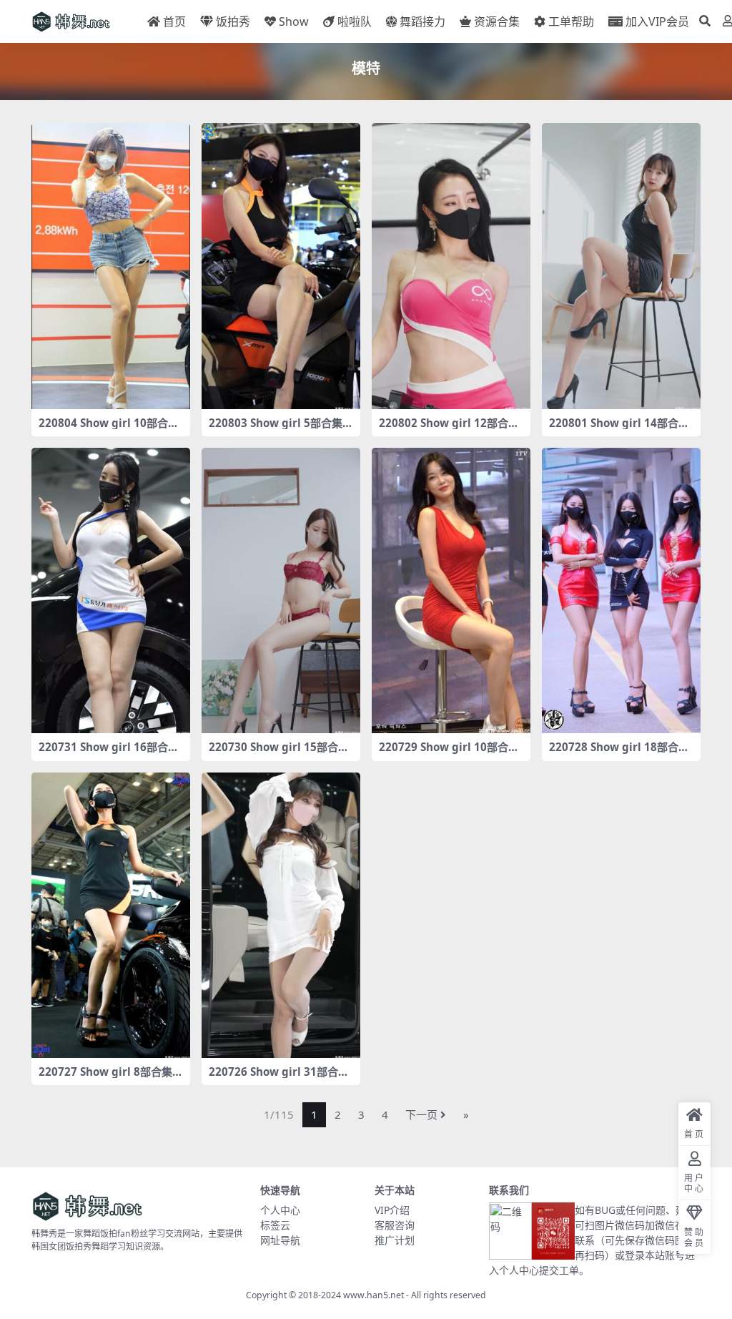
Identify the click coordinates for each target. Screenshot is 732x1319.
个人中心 (280, 1210)
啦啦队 (354, 21)
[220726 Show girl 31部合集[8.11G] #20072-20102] (281, 916)
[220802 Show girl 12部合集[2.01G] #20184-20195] (451, 266)
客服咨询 (395, 1225)
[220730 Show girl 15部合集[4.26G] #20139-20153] (281, 591)
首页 (174, 21)
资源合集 (497, 21)
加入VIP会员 (657, 21)
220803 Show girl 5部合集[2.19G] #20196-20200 (275, 429)
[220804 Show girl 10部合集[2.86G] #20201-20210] (110, 266)
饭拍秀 (233, 21)
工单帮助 (571, 21)
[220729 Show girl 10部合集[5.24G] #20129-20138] (451, 591)
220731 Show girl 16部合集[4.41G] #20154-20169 (109, 753)
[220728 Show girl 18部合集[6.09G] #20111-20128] (621, 591)
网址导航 (280, 1240)
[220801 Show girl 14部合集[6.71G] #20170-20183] (621, 266)
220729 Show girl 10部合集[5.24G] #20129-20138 (449, 753)
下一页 (421, 1114)
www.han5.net (373, 1295)
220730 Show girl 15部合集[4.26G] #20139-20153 (279, 753)
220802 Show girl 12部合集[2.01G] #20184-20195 (449, 429)
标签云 (275, 1225)
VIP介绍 (392, 1210)
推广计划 (395, 1240)
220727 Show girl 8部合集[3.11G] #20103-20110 (105, 1078)
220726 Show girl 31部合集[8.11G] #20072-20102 (279, 1078)
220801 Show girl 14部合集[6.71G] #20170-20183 (619, 429)
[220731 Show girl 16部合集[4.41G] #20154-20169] (110, 591)
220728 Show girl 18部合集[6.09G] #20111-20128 (619, 753)
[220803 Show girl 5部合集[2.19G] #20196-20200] (281, 266)
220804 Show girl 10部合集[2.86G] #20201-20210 (109, 429)
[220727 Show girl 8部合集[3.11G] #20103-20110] (110, 916)
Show (294, 21)
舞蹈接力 (422, 21)
